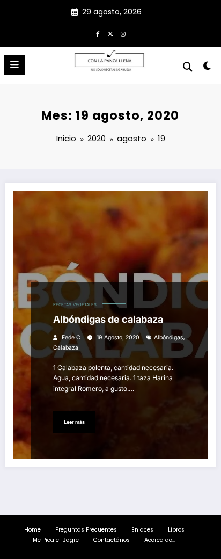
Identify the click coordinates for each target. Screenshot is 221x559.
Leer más (74, 422)
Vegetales (85, 304)
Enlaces (142, 530)
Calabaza (65, 347)
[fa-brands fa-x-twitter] (110, 34)
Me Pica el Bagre (56, 540)
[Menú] (14, 65)
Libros (176, 530)
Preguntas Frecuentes (86, 530)
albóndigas (168, 337)
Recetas (62, 304)
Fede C (71, 337)
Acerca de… (159, 540)
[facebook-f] (97, 34)
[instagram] (123, 34)
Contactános (111, 540)
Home (32, 530)
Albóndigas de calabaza (108, 319)
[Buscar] (187, 67)
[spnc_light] (207, 68)
